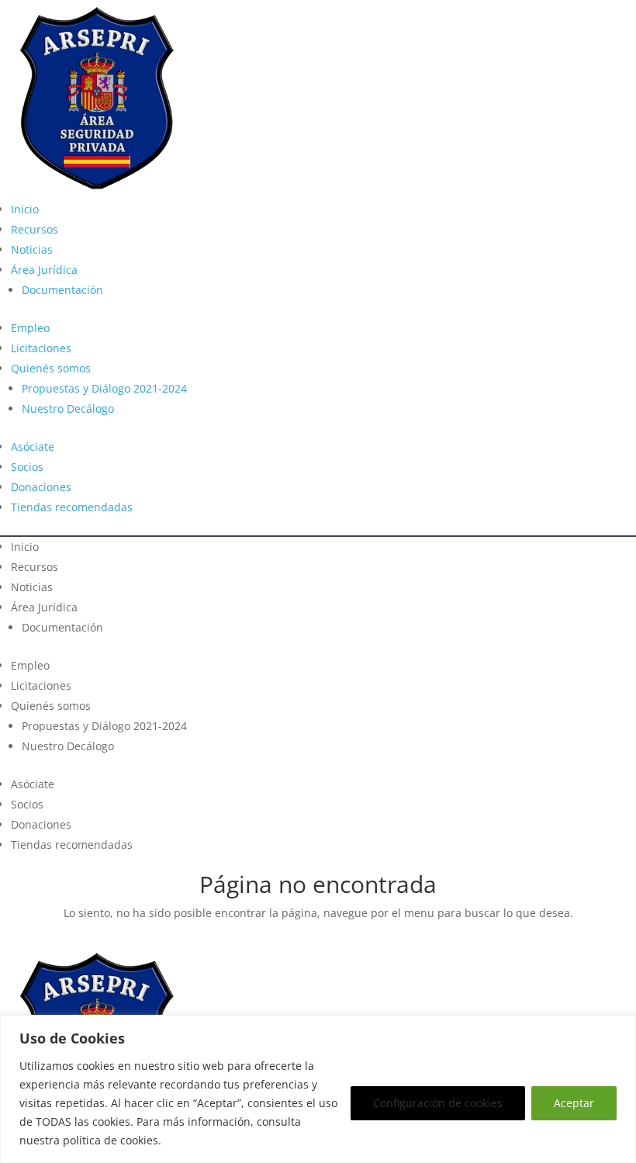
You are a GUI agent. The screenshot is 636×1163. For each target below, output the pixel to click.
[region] (318, 1089)
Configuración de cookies (438, 1103)
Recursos (34, 229)
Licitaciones (41, 348)
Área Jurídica (44, 269)
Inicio (25, 209)
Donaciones (41, 486)
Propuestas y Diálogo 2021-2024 (104, 388)
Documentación (62, 289)
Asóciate (32, 446)
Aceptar (574, 1103)
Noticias (32, 249)
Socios (27, 466)
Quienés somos (51, 368)
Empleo (30, 327)
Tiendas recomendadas (72, 507)
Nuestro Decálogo (68, 408)
